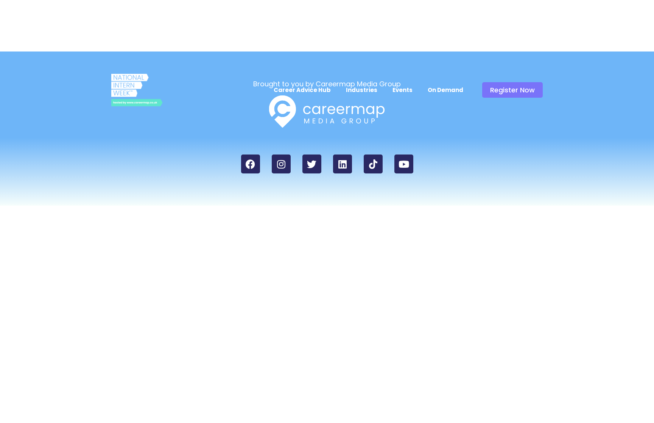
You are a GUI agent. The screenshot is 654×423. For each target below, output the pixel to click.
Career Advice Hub (302, 90)
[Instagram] (281, 164)
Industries (361, 90)
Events (402, 90)
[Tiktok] (373, 164)
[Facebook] (250, 164)
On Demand (445, 90)
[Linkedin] (342, 164)
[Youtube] (403, 164)
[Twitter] (311, 164)
